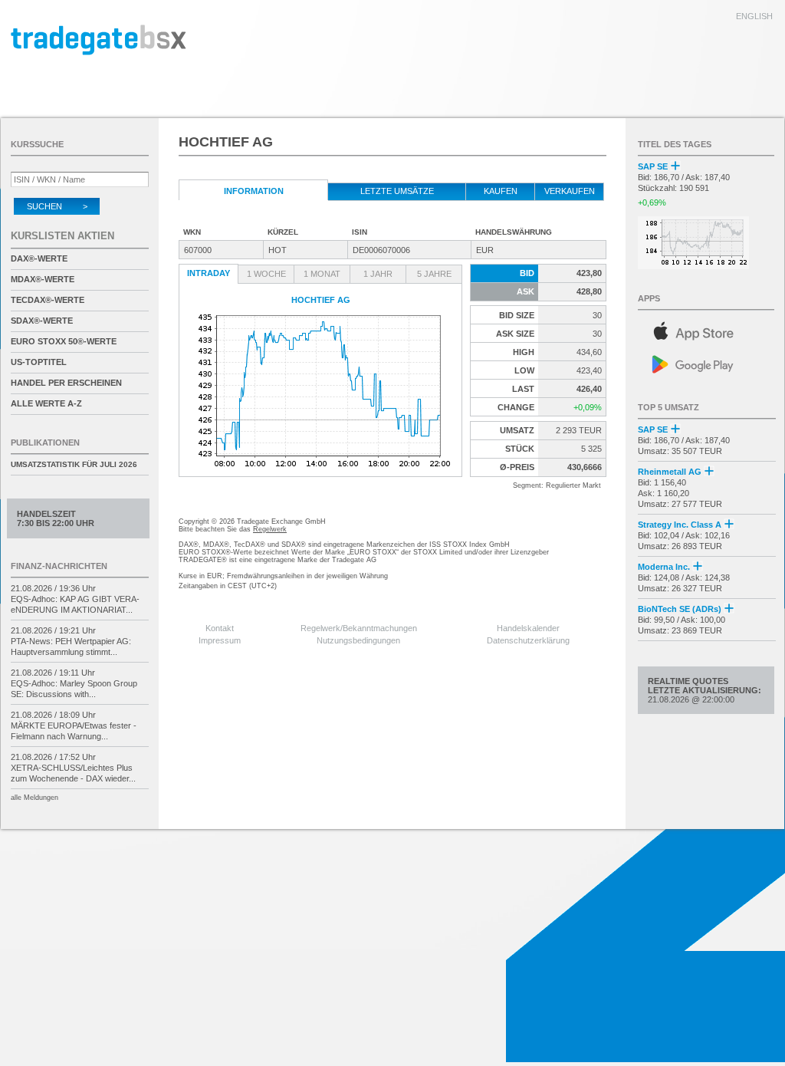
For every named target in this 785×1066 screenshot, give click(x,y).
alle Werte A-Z (46, 403)
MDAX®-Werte (42, 279)
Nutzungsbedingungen (358, 640)
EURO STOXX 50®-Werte (64, 341)
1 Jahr (377, 273)
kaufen (500, 191)
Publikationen (45, 442)
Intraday (208, 273)
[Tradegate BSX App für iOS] (707, 329)
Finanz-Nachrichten (59, 566)
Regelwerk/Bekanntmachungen (359, 628)
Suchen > (57, 206)
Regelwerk (270, 529)
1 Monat (322, 273)
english (754, 16)
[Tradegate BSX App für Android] (707, 363)
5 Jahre (434, 273)
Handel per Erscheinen (66, 382)
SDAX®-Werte (42, 320)
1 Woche (266, 273)
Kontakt (219, 628)
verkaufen (569, 191)
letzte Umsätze (397, 191)
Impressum (220, 640)
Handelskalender (528, 628)
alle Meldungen (34, 797)
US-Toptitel (39, 362)
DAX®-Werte (39, 258)
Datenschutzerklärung (528, 640)
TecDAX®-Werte (47, 299)
